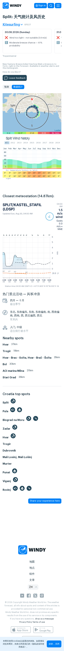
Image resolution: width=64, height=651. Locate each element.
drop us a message (44, 619)
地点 (32, 568)
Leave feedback (17, 78)
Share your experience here (45, 501)
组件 (32, 574)
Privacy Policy (25, 622)
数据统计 (18, 87)
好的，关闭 (54, 644)
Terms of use (38, 622)
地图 (32, 561)
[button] (54, 216)
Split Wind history (18, 138)
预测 (6, 87)
